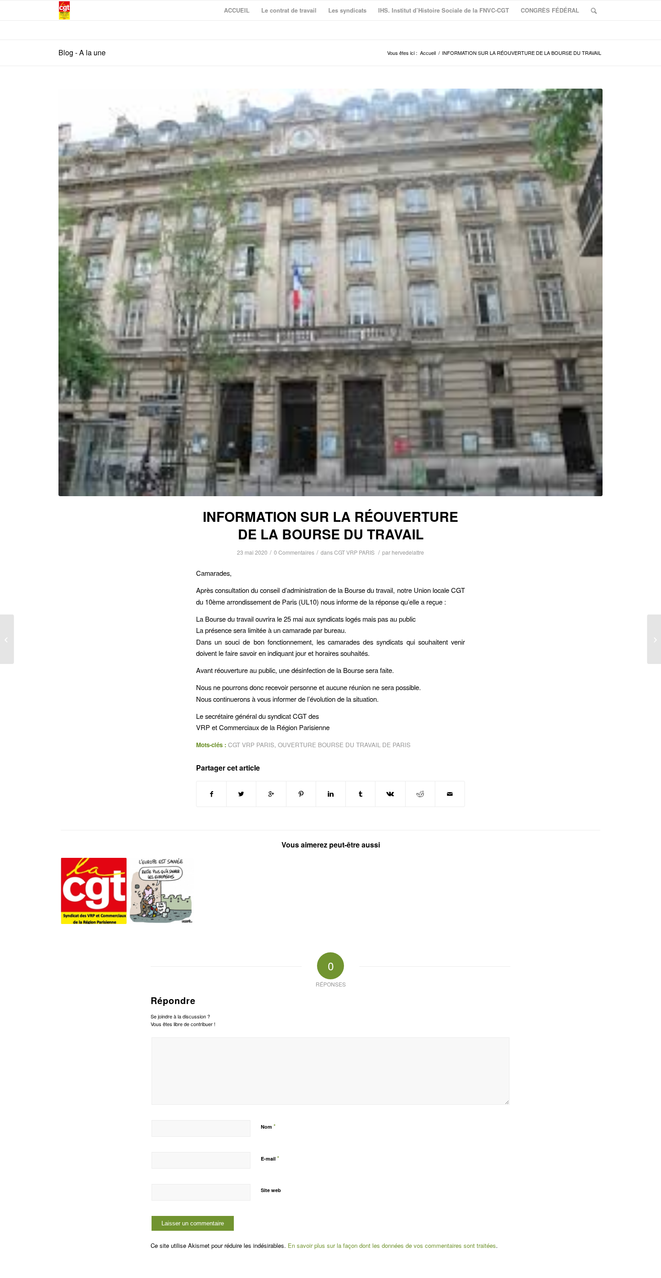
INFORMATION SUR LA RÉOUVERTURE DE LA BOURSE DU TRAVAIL (330, 525)
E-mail (270, 1158)
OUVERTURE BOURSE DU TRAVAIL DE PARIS (344, 744)
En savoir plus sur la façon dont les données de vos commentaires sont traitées (392, 1245)
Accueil (428, 52)
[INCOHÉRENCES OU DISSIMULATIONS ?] (161, 891)
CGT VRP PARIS (354, 552)
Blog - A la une (82, 52)
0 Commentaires (294, 552)
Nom (268, 1126)
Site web (271, 1190)
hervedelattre (408, 552)
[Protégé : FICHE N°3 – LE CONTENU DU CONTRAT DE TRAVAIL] (654, 639)
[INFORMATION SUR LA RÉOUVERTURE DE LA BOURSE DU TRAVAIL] (330, 292)
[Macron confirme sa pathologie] (94, 891)
